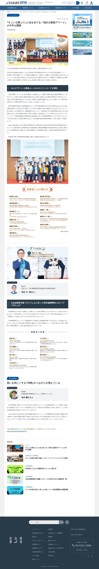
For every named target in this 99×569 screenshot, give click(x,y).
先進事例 (50, 529)
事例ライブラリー (52, 540)
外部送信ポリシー (36, 544)
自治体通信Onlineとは (37, 533)
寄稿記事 (50, 536)
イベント (59, 18)
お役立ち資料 (51, 551)
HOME (8, 11)
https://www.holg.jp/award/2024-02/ (16, 431)
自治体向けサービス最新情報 (55, 533)
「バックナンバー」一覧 (16, 11)
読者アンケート (36, 559)
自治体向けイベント (28, 7)
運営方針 (34, 536)
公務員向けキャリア (60, 7)
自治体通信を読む (12, 7)
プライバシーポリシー (37, 540)
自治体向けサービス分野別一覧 (56, 548)
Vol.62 (24, 11)
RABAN (50, 555)
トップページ (35, 529)
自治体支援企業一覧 (37, 551)
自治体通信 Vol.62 (11, 29)
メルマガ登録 (75, 7)
